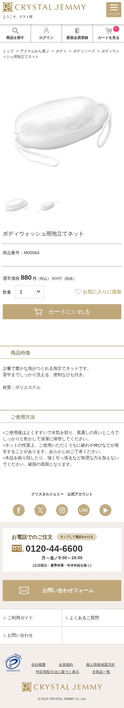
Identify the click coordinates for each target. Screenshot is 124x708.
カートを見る (108, 33)
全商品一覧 (101, 672)
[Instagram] (62, 510)
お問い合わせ (20, 635)
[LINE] (84, 510)
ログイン (46, 38)
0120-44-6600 (54, 549)
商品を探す (15, 38)
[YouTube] (105, 510)
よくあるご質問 (84, 617)
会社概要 (38, 665)
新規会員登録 (77, 38)
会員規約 (66, 665)
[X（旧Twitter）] (40, 510)
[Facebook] (18, 510)
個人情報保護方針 (100, 665)
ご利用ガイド (20, 617)
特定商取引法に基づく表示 (57, 672)
